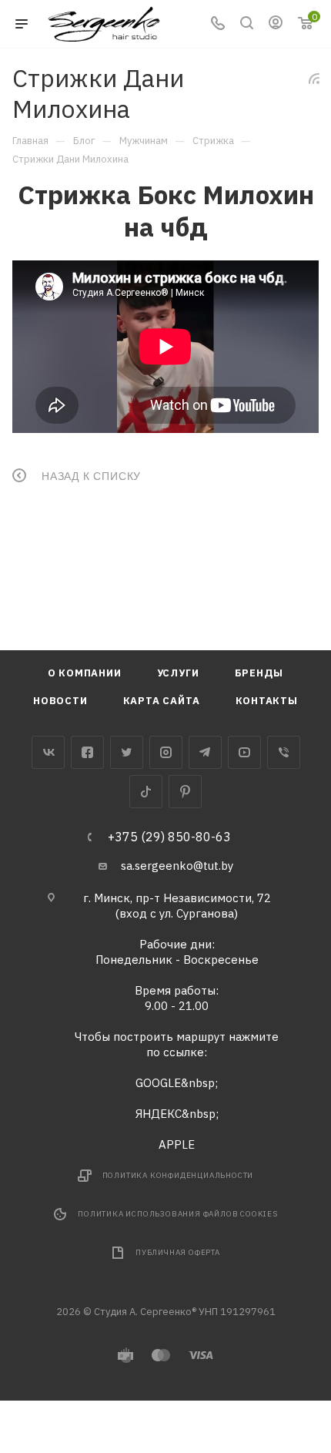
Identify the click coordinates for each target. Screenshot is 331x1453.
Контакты (267, 700)
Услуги (178, 673)
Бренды (259, 673)
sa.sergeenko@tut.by (177, 865)
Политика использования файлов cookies (178, 1214)
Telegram (205, 752)
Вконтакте (48, 752)
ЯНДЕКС (158, 1113)
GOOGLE (158, 1082)
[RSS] (314, 78)
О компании (85, 673)
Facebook (87, 752)
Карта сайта (161, 700)
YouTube (244, 752)
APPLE (177, 1144)
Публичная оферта (177, 1252)
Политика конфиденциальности (178, 1175)
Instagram (165, 752)
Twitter (126, 752)
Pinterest (185, 791)
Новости (60, 700)
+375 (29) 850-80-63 (169, 837)
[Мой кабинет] (276, 24)
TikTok (145, 791)
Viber (283, 752)
